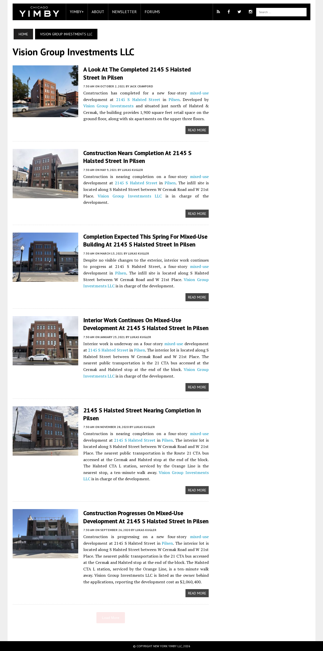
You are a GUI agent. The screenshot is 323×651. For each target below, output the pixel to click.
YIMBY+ (77, 11)
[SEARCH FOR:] (281, 11)
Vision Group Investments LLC (130, 196)
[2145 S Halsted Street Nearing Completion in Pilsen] (45, 452)
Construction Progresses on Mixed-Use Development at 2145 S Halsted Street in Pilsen (145, 517)
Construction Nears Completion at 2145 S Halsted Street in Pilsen (137, 157)
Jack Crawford (141, 86)
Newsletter (124, 11)
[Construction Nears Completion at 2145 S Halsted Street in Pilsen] (45, 194)
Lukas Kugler (132, 170)
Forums (152, 11)
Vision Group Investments (108, 106)
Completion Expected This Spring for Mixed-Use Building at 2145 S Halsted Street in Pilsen (145, 240)
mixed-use (199, 93)
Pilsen (174, 99)
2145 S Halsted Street (138, 99)
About (98, 11)
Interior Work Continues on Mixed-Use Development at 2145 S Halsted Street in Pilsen (145, 324)
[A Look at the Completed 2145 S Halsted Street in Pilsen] (45, 113)
